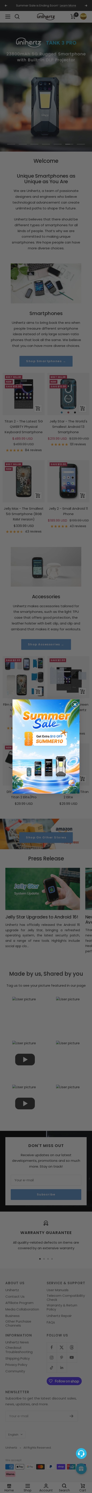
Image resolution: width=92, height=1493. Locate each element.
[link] (46, 746)
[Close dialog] (75, 704)
